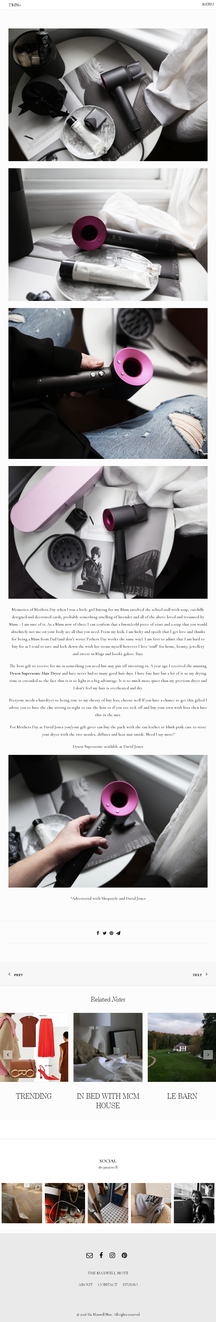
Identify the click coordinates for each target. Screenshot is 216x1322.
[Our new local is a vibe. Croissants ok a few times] (108, 1203)
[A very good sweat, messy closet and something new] (151, 1203)
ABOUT (85, 1284)
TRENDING (34, 1096)
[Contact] (90, 1256)
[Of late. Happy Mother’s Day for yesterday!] (22, 1203)
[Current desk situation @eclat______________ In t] (65, 1203)
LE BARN (182, 1096)
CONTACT (107, 1284)
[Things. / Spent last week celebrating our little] (194, 1203)
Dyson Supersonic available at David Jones (108, 746)
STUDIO (130, 1284)
